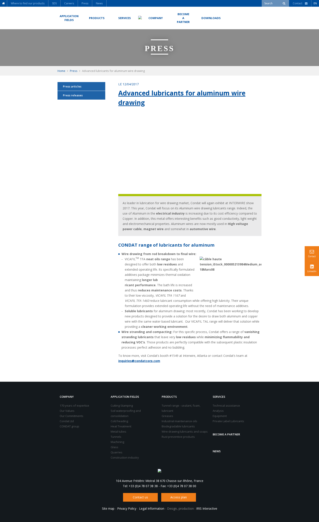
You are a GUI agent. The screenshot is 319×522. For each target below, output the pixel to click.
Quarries (116, 452)
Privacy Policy (126, 508)
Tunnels (116, 437)
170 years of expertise (74, 405)
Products (169, 397)
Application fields (125, 397)
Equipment (220, 416)
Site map (108, 508)
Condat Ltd (67, 421)
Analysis (218, 411)
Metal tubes (118, 431)
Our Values (67, 411)
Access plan (178, 497)
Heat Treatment (121, 426)
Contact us (140, 497)
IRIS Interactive (206, 508)
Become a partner (226, 434)
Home (61, 71)
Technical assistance (226, 405)
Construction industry (125, 457)
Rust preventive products (178, 437)
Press (73, 71)
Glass (114, 447)
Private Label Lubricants (228, 421)
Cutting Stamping (122, 405)
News (217, 451)
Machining (117, 442)
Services (219, 397)
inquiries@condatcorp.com (139, 361)
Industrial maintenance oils (179, 421)
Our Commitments (71, 416)
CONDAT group (69, 426)
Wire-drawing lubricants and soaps (185, 431)
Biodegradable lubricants (178, 426)
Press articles (72, 86)
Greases (167, 416)
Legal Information (151, 508)
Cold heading (119, 421)
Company (67, 397)
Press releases (73, 95)
